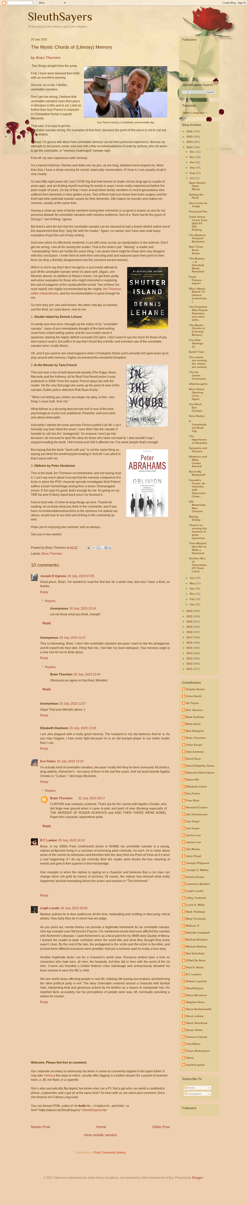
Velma (48, 1075)
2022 (189, 610)
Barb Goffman (195, 717)
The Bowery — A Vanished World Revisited (197, 265)
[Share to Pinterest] (110, 548)
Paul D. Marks (195, 967)
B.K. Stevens (194, 710)
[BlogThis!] (99, 548)
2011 (189, 668)
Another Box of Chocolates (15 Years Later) (198, 565)
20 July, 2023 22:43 (82, 608)
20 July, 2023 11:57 (72, 637)
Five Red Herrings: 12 (196, 343)
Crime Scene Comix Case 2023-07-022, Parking (198, 223)
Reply (44, 592)
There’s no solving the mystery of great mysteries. (198, 532)
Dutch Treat (196, 351)
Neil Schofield (195, 953)
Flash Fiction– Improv (196, 280)
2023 (189, 147)
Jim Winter (193, 849)
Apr (192, 588)
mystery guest (195, 1064)
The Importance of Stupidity (198, 439)
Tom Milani (193, 1043)
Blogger (197, 1177)
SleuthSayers (60, 16)
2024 (189, 141)
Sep (192, 167)
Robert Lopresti (196, 981)
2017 (189, 637)
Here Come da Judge (198, 205)
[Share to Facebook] (106, 548)
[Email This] (95, 548)
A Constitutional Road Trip (198, 426)
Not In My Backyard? (197, 473)
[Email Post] (87, 547)
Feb (192, 599)
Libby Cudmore (196, 897)
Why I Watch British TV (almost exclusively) (198, 295)
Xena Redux (197, 416)
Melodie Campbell (198, 932)
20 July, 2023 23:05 (74, 908)
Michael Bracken (197, 939)
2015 (189, 647)
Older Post (161, 1127)
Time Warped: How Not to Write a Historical (198, 548)
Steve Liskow (195, 1016)
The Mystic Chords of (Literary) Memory (197, 330)
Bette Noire (193, 723)
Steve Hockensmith (198, 1009)
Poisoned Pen (198, 211)
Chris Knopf (194, 744)
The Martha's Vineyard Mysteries (197, 238)
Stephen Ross (195, 1002)
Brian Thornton (52, 553)
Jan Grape (193, 821)
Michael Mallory (196, 946)
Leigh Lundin (50, 908)
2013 (189, 658)
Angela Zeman (195, 689)
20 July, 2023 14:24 (70, 761)
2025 (189, 136)
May (193, 583)
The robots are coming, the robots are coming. (198, 362)
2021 (189, 616)
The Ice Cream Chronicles (197, 375)
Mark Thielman (195, 911)
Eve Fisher (48, 761)
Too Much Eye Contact (195, 407)
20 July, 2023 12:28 (82, 728)
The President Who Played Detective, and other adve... (198, 313)
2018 (189, 632)
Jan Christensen (197, 814)
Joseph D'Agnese (53, 576)
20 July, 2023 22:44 (87, 674)
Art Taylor (192, 703)
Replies (50, 601)
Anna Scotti (193, 696)
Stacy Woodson (196, 995)
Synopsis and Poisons (198, 449)
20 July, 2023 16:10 (71, 840)
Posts (191, 1087)
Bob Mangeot (195, 730)
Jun (192, 577)
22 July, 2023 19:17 (91, 798)
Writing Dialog (194, 518)
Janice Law (193, 835)
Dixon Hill (192, 779)
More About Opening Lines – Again (196, 394)
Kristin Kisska (195, 876)
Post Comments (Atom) (110, 1152)
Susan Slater (194, 1030)
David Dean (193, 758)
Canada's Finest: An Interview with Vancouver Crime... (197, 488)
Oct (192, 162)
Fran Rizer (192, 800)
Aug (193, 172)
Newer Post (40, 1127)
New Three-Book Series (196, 250)
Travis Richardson (198, 1050)
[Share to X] (102, 548)
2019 (189, 626)
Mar (192, 593)
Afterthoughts (198, 383)
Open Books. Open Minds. (197, 186)
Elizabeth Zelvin (196, 786)
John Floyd (193, 856)
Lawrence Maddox (198, 883)
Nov (193, 157)
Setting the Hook (196, 196)
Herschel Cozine (196, 807)
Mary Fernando (196, 918)
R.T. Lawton (48, 840)
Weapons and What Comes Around (198, 461)
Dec (192, 151)
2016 (189, 642)
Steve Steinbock (196, 1023)
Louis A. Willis (195, 904)
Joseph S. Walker (197, 870)
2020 (189, 621)
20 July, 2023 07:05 (81, 576)
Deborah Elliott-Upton (200, 772)
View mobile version (100, 1135)
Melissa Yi (192, 925)
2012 (189, 663)
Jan (192, 604)
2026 (189, 131)
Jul (192, 178)
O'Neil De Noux (196, 960)
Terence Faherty (196, 1036)
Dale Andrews (195, 751)
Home (101, 1127)
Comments (194, 1093)
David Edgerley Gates (200, 765)
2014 (189, 653)
